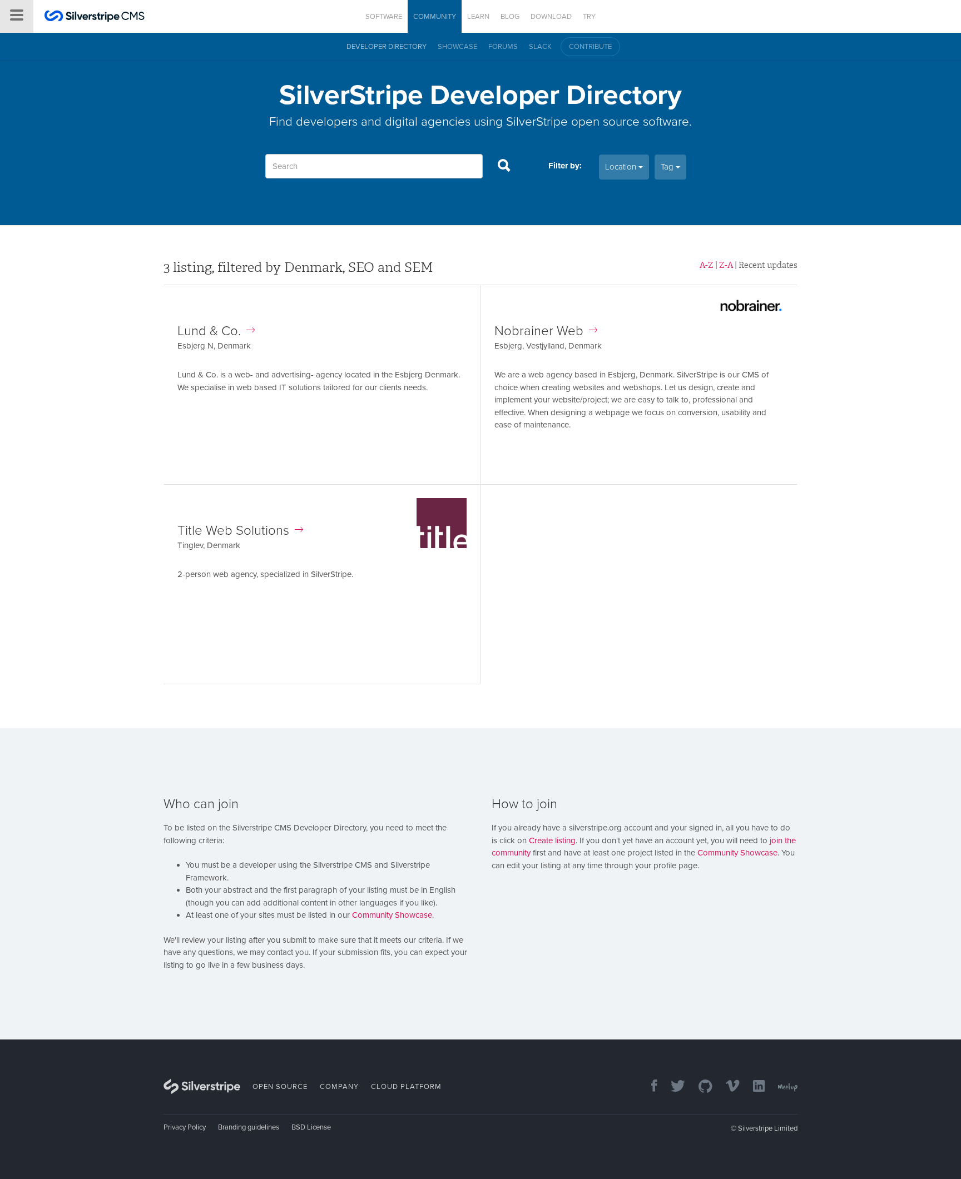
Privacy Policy (185, 1127)
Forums (503, 46)
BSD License (311, 1127)
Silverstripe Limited (767, 1128)
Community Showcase (392, 915)
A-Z (707, 265)
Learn (478, 16)
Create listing (552, 840)
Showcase (457, 46)
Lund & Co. (209, 331)
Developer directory (386, 46)
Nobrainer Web (538, 331)
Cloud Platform (406, 1086)
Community (434, 16)
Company (339, 1086)
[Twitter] (672, 1087)
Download (551, 16)
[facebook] (648, 1087)
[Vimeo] (727, 1087)
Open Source (280, 1086)
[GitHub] (699, 1087)
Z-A (726, 265)
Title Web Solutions (233, 531)
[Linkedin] (753, 1087)
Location (621, 167)
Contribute (590, 46)
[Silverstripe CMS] (94, 17)
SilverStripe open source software (597, 121)
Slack (540, 46)
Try (589, 16)
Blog (510, 16)
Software (383, 16)
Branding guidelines (248, 1127)
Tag (668, 167)
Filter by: (565, 166)
